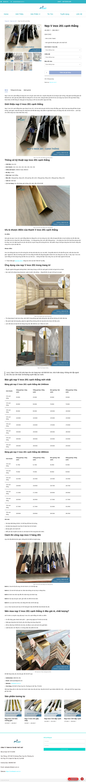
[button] (39, 27)
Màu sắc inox (48, 61)
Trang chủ (7, 21)
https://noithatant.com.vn (13, 771)
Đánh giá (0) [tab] (27, 90)
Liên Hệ (79, 14)
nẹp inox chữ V (19, 260)
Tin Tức (50, 14)
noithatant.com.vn (16, 683)
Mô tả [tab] (6, 90)
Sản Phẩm (34, 14)
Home (6, 14)
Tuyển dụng (64, 14)
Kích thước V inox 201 (51, 47)
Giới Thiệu (19, 14)
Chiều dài (47, 54)
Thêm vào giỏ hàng (65, 72)
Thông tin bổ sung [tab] (16, 90)
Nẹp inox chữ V (13, 21)
